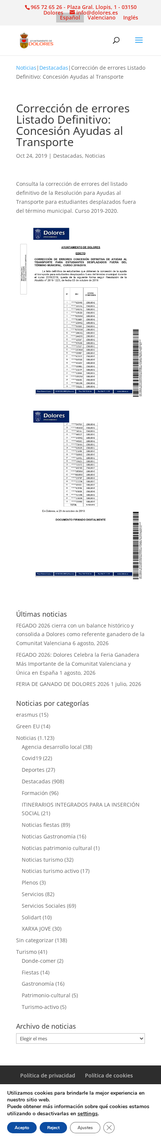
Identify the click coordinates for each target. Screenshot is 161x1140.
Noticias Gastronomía (49, 836)
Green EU (28, 726)
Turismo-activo (40, 1006)
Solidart (31, 917)
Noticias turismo (42, 859)
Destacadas (53, 67)
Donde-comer (39, 960)
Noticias (26, 67)
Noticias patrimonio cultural (57, 848)
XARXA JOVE (36, 928)
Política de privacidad (47, 1075)
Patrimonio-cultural (46, 995)
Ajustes (85, 1128)
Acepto (22, 1128)
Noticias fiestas (41, 824)
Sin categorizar (35, 940)
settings (88, 1113)
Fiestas (30, 972)
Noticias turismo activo (50, 870)
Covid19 (32, 758)
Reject (53, 1128)
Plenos (30, 882)
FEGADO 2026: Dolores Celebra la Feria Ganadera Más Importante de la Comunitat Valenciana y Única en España (77, 663)
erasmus (27, 714)
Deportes (33, 769)
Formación (35, 792)
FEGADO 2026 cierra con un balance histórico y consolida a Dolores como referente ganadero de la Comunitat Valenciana (80, 634)
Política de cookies (109, 1075)
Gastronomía (38, 983)
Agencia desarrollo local (52, 746)
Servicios (33, 894)
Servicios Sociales (44, 905)
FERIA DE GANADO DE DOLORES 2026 (62, 683)
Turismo (26, 951)
